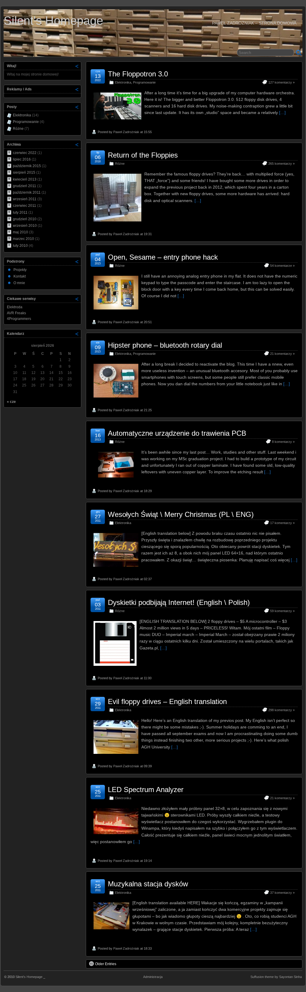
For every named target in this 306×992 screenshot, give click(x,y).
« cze (11, 402)
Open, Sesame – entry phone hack (163, 257)
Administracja (153, 977)
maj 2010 (20, 232)
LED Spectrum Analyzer (145, 789)
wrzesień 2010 (25, 226)
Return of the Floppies (143, 155)
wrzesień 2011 (24, 199)
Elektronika (123, 82)
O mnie (19, 283)
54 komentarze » (282, 265)
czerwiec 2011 (24, 206)
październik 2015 (27, 166)
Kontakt (19, 276)
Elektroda (14, 307)
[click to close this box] (77, 66)
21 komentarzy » (282, 353)
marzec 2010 (23, 239)
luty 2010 (20, 246)
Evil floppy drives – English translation (167, 701)
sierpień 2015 (24, 172)
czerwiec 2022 (24, 153)
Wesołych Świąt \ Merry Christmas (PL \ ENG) (181, 514)
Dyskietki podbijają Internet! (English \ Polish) (179, 602)
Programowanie (144, 82)
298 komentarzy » (281, 710)
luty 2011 (20, 212)
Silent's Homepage (53, 20)
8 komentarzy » (283, 441)
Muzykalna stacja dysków (148, 884)
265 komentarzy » (281, 163)
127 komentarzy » (281, 82)
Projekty (20, 270)
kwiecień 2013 (24, 179)
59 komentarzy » (282, 611)
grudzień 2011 (24, 186)
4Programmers (19, 319)
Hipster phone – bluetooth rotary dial (165, 345)
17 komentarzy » (282, 523)
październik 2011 (27, 192)
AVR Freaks (16, 313)
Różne (120, 163)
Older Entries (105, 964)
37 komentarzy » (282, 892)
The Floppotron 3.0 (138, 74)
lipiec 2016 (22, 159)
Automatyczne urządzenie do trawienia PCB (177, 433)
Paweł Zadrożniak (126, 132)
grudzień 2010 (24, 219)
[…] (282, 112)
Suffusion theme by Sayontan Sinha (276, 977)
